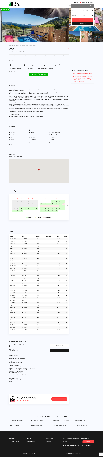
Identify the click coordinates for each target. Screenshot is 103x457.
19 (28, 206)
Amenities (34, 56)
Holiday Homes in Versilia (37, 420)
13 (32, 203)
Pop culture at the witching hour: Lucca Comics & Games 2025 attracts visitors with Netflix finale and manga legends (83, 80)
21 (36, 206)
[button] (76, 2)
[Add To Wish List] (100, 10)
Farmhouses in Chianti (80, 420)
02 (17, 201)
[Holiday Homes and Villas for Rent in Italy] (14, 3)
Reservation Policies (59, 350)
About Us (29, 438)
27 (32, 208)
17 (21, 206)
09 (17, 203)
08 (52, 203)
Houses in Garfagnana (36, 425)
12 (28, 203)
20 (32, 206)
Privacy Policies (48, 440)
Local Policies (60, 345)
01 (52, 201)
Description (24, 56)
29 (52, 210)
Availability (54, 56)
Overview (13, 56)
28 (36, 208)
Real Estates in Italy (31, 441)
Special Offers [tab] (43, 74)
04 (24, 201)
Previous (10, 205)
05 (28, 201)
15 (52, 206)
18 (24, 206)
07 (36, 201)
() (84, 2)
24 (21, 208)
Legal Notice (29, 440)
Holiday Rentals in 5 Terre (15, 425)
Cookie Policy (48, 441)
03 (21, 201)
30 (17, 210)
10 (21, 203)
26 (28, 208)
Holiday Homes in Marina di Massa (61, 420)
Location (45, 56)
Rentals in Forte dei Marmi (59, 425)
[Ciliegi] (74, 36)
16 (17, 206)
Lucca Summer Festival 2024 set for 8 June (83, 76)
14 (48, 206)
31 (21, 210)
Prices (64, 56)
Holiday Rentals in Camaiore (81, 425)
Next (67, 205)
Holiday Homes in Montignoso (16, 420)
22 (52, 208)
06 (32, 201)
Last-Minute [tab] (34, 74)
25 (24, 208)
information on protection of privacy (84, 445)
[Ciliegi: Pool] (34, 25)
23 (17, 208)
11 (63, 203)
